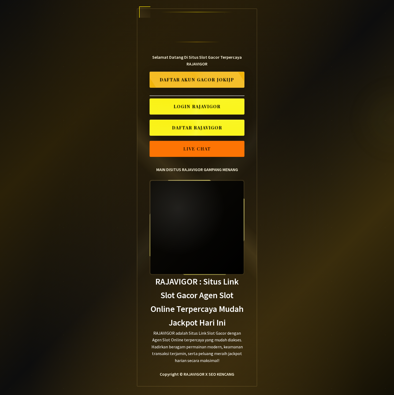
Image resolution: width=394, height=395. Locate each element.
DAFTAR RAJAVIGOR (197, 128)
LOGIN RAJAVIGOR (197, 107)
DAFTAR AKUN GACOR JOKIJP (197, 80)
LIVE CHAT (197, 149)
